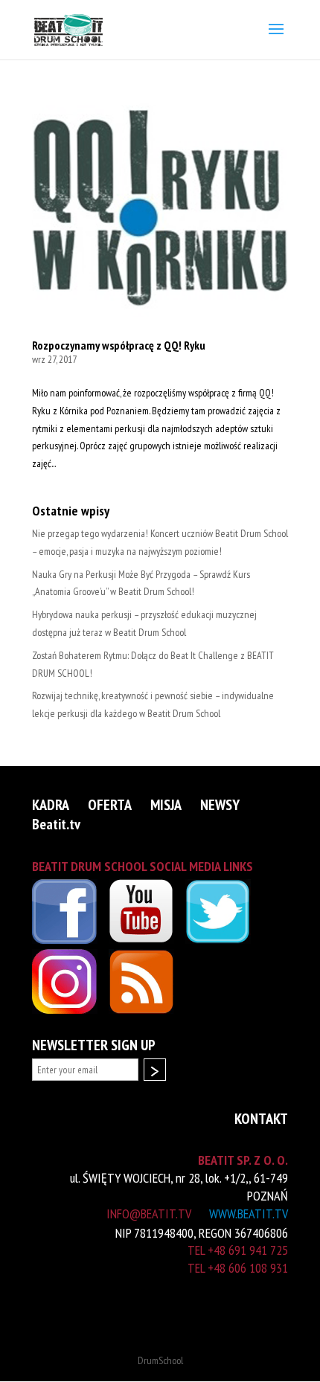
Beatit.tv (56, 825)
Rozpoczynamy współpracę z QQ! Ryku (118, 345)
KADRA (50, 805)
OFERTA (110, 805)
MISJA (166, 805)
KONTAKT (261, 1119)
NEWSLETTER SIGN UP (94, 1046)
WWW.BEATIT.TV (248, 1213)
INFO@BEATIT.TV (148, 1213)
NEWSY (220, 805)
